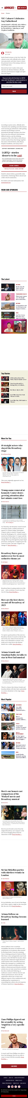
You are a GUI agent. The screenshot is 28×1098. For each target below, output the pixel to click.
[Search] (15, 8)
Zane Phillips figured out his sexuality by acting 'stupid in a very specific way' (13, 1023)
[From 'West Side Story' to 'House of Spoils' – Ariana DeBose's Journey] (14, 933)
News (17, 313)
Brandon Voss (9, 52)
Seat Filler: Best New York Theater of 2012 (17, 395)
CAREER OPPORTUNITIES (19, 1077)
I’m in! (14, 91)
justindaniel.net (6, 182)
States (17, 723)
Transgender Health (21, 294)
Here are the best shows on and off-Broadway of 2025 (12, 602)
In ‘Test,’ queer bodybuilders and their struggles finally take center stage (21, 739)
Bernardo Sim (5, 802)
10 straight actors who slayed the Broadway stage (12, 448)
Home (2, 13)
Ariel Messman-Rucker (6, 454)
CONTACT (6, 1077)
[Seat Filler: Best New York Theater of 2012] (5, 395)
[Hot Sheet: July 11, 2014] (5, 390)
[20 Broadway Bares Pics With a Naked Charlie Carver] (5, 378)
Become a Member (14, 165)
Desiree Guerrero (5, 501)
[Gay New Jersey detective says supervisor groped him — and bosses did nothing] (8, 315)
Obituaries (19, 705)
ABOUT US (11, 1077)
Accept (14, 1095)
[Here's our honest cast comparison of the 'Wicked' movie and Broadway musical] (14, 812)
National (18, 284)
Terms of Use (6, 1091)
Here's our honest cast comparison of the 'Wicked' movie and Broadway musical (11, 795)
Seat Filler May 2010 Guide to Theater (18, 401)
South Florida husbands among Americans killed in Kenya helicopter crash (21, 757)
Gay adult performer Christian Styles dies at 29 (20, 709)
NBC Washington (9, 522)
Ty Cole (3, 922)
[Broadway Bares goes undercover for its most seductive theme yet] (14, 572)
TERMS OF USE (16, 1083)
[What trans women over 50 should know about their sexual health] (8, 296)
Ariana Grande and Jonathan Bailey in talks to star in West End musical (14, 655)
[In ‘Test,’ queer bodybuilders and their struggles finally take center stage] (8, 736)
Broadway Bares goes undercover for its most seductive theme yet (12, 556)
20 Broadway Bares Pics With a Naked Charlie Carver (18, 378)
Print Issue (19, 714)
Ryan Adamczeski (5, 1030)
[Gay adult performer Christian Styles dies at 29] (8, 707)
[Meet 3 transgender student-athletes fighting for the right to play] (8, 717)
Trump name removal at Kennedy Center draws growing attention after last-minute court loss (13, 494)
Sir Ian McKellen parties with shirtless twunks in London (12, 872)
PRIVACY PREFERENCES (7, 1083)
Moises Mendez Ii (5, 608)
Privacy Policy (24, 1090)
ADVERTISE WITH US (10, 1080)
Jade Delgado (5, 562)
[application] (14, 326)
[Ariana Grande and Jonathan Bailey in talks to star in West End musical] (14, 671)
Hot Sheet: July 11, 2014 (16, 390)
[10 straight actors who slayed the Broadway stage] (14, 464)
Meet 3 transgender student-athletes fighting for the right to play (20, 720)
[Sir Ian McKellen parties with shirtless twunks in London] (14, 888)
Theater (8, 13)
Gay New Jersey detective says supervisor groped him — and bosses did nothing (21, 318)
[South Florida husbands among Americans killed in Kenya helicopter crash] (8, 755)
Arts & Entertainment (20, 733)
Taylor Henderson (5, 878)
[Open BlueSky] (12, 1086)
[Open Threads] (15, 1086)
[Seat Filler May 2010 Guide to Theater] (5, 401)
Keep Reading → (6, 482)
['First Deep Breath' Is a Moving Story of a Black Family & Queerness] (5, 384)
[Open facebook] (9, 1086)
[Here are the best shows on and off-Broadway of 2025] (14, 618)
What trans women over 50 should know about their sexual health (21, 298)
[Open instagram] (19, 1086)
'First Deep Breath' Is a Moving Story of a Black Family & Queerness (17, 385)
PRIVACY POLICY (18, 1080)
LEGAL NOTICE (23, 1083)
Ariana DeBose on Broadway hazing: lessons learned (13, 917)
